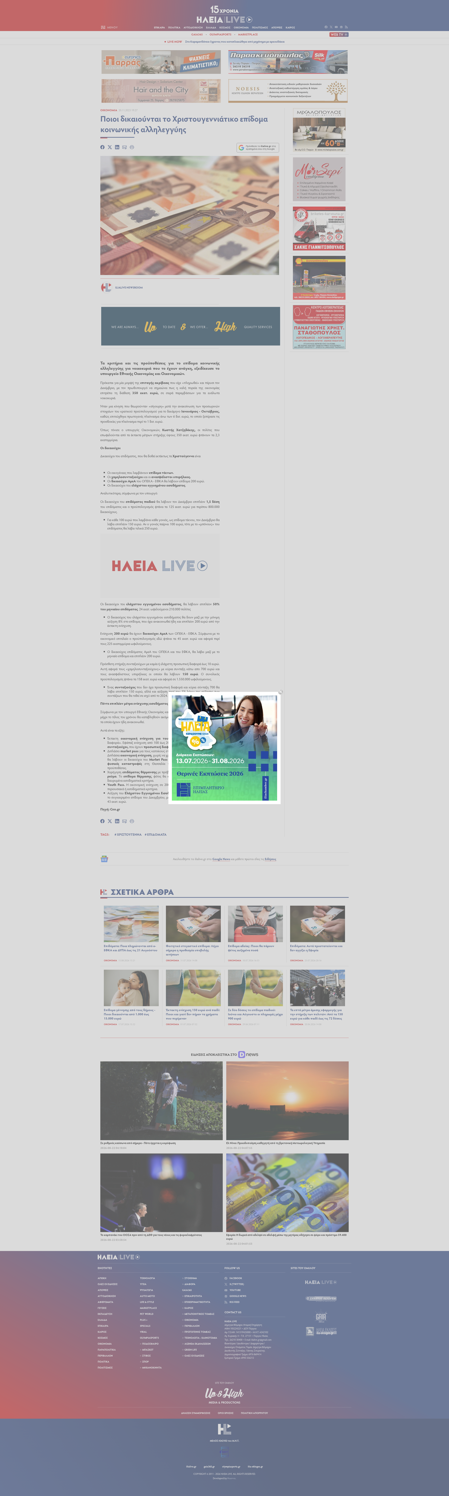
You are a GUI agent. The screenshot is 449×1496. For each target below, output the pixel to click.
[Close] (280, 692)
